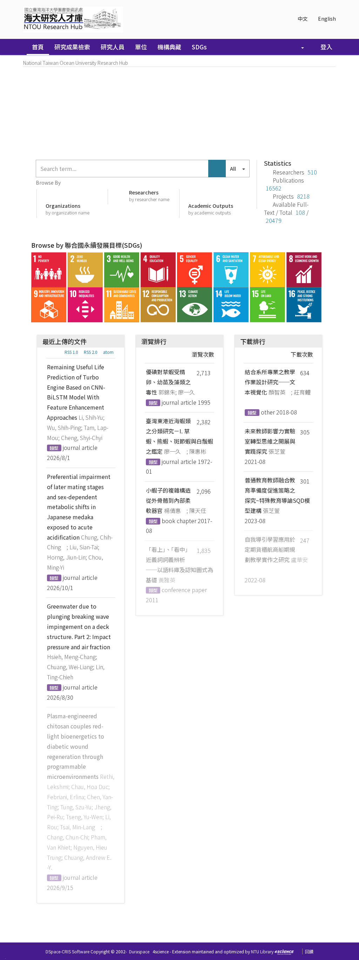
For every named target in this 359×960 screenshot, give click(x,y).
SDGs (199, 46)
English (327, 18)
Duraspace (139, 951)
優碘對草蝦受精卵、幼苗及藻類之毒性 (168, 382)
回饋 (309, 951)
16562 (274, 188)
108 (300, 212)
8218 (303, 196)
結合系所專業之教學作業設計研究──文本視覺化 (270, 382)
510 (312, 172)
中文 (302, 18)
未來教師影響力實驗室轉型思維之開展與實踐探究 (270, 441)
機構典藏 (169, 46)
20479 (274, 220)
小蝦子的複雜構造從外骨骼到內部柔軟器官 (168, 500)
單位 (141, 46)
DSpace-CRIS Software (67, 951)
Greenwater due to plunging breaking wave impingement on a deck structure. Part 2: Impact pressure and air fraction (79, 626)
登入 (325, 46)
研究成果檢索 (72, 46)
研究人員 (112, 46)
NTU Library (262, 951)
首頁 (38, 46)
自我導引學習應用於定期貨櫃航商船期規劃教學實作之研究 (270, 549)
